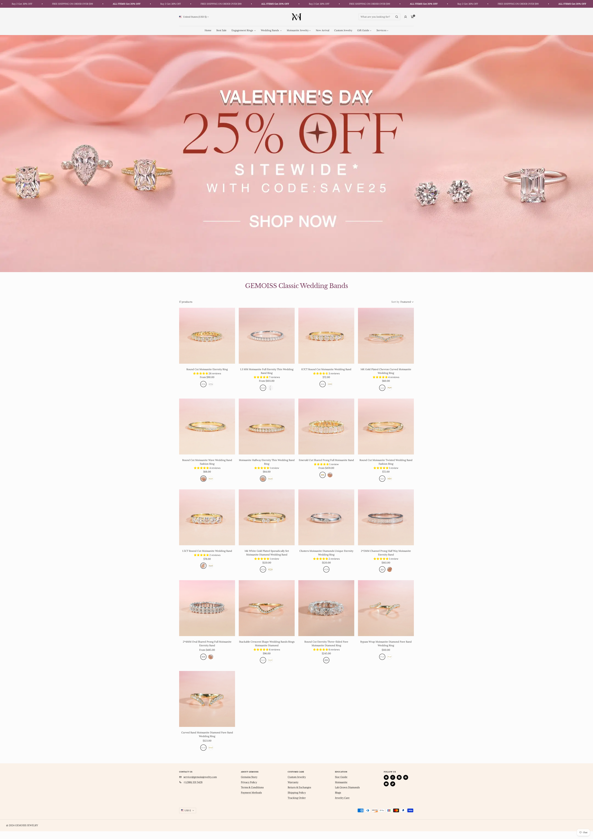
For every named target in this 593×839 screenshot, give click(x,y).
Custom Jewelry (343, 30)
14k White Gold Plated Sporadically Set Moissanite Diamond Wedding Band (267, 552)
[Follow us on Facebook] (386, 777)
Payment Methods (251, 792)
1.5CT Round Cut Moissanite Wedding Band (207, 550)
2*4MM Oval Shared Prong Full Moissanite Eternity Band (207, 643)
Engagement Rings (242, 30)
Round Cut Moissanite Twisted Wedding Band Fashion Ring (386, 461)
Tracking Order (297, 797)
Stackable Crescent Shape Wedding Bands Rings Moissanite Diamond (266, 643)
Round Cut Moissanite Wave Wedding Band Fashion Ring (207, 461)
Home (208, 30)
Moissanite (341, 782)
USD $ (188, 810)
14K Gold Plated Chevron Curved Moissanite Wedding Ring (386, 371)
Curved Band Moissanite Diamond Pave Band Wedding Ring (207, 734)
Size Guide (341, 776)
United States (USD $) (195, 16)
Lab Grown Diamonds (347, 787)
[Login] (405, 16)
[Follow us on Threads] (392, 777)
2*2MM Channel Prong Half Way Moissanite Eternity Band (386, 552)
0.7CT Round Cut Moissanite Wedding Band (326, 369)
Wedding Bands (270, 30)
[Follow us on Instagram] (399, 777)
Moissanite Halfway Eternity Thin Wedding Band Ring (267, 461)
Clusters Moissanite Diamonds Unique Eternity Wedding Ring (326, 552)
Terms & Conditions (252, 787)
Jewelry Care (342, 797)
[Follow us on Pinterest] (405, 777)
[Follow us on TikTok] (392, 783)
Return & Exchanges (299, 787)
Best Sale (221, 30)
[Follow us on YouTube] (386, 783)
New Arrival (322, 30)
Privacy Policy (249, 782)
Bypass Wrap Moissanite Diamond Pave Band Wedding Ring (386, 643)
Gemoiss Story (249, 776)
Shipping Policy (297, 792)
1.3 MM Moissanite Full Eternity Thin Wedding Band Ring (266, 371)
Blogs (338, 792)
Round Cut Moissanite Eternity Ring (207, 369)
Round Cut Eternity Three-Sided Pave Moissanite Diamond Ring (326, 643)
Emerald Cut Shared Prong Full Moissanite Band (326, 460)
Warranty (293, 782)
